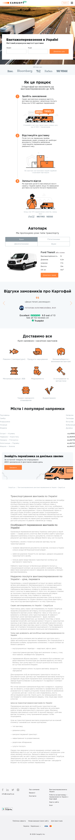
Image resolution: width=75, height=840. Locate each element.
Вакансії (32, 792)
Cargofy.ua (12, 487)
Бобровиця (70, 425)
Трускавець (4, 415)
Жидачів (3, 428)
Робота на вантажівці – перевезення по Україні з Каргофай (58, 797)
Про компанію (34, 789)
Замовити (13, 467)
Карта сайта (54, 802)
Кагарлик (70, 415)
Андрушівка (5, 421)
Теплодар (70, 418)
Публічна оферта (19, 821)
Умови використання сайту (38, 821)
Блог (51, 805)
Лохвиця (3, 425)
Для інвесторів (56, 821)
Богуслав (69, 421)
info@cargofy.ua (8, 794)
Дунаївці (69, 428)
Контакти (32, 796)
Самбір (3, 418)
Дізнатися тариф (49, 275)
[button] (4, 303)
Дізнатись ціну (59, 51)
